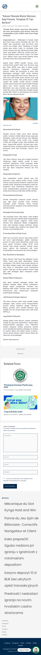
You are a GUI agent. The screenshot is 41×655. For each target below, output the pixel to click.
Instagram (5, 623)
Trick (16, 390)
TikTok (4, 626)
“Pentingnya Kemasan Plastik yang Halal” (18, 386)
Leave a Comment (8, 26)
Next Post (20, 353)
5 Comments (8, 390)
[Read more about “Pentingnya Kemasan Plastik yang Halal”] (20, 375)
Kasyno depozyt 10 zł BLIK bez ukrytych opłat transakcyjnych (21, 579)
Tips (16, 26)
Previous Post (20, 349)
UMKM (20, 26)
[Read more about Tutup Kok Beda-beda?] (20, 402)
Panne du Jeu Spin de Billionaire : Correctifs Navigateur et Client (21, 524)
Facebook (5, 621)
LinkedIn (4, 635)
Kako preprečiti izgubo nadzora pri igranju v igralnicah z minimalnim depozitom (20, 552)
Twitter (4, 632)
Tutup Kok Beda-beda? (13, 411)
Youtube (4, 629)
